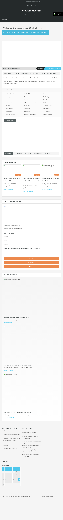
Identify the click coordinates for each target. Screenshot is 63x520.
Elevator (26, 99)
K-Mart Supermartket (30, 102)
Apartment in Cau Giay (22, 32)
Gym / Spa (45, 99)
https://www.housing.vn (11, 448)
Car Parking (46, 97)
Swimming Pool (28, 111)
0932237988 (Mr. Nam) (15, 225)
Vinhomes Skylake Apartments (38, 32)
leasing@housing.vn (34, 1)
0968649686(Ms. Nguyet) (16, 228)
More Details (7, 186)
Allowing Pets (46, 94)
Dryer (7, 99)
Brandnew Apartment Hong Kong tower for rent (17, 317)
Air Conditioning (28, 94)
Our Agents (5, 445)
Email (48, 153)
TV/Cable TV (46, 111)
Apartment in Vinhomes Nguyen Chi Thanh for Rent (18, 365)
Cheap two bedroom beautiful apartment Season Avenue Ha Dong (31, 181)
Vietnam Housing (31, 11)
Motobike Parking (47, 105)
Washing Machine (47, 114)
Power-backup (9, 108)
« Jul (3, 486)
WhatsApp (39, 153)
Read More (30, 320)
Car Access (27, 97)
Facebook (19, 153)
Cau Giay (11, 32)
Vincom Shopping (10, 114)
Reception (27, 108)
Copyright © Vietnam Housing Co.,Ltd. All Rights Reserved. (16, 496)
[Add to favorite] (5, 44)
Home (4, 32)
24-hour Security (10, 94)
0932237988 (33, 15)
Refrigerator (46, 108)
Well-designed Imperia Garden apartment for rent (17, 412)
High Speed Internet (11, 102)
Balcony (8, 97)
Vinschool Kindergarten (30, 114)
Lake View (8, 105)
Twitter (29, 153)
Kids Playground (47, 102)
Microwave (27, 105)
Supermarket (9, 111)
